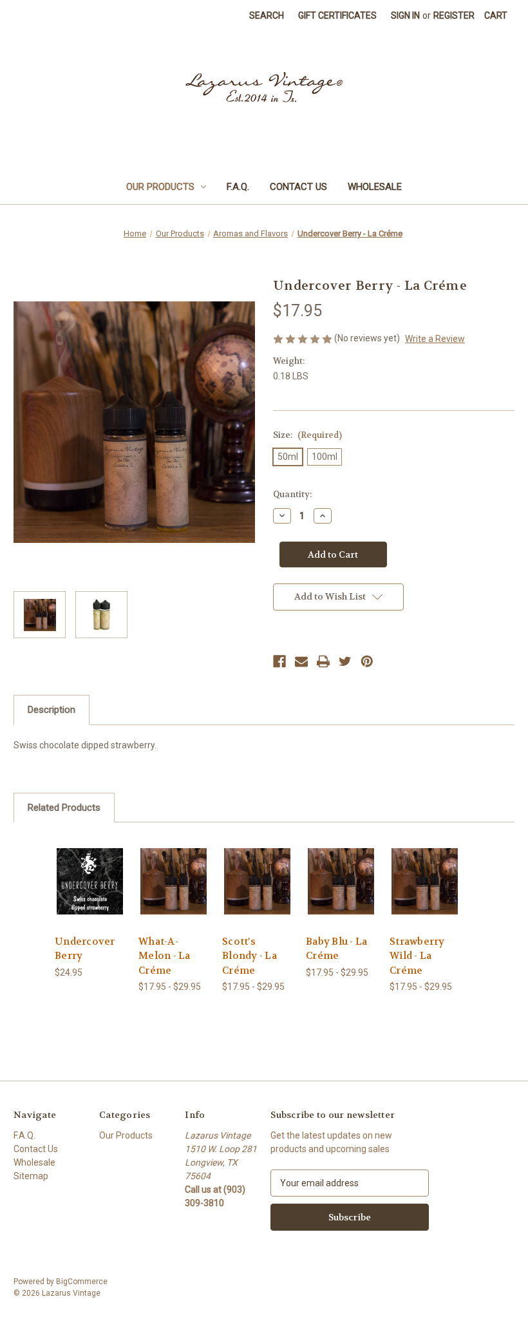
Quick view (90, 865)
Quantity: (292, 494)
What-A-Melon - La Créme (164, 956)
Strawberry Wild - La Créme (417, 956)
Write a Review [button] (435, 339)
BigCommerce (82, 1281)
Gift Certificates (337, 15)
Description (51, 709)
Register (454, 15)
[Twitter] (345, 661)
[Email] (301, 661)
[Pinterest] (367, 661)
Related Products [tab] (64, 807)
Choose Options (89, 897)
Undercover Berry (85, 949)
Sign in (405, 15)
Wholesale (375, 187)
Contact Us (298, 187)
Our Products (160, 187)
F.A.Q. (238, 187)
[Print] (323, 661)
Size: (307, 435)
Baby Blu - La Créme (336, 949)
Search (266, 15)
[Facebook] (279, 661)
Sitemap (31, 1176)
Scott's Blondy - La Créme (249, 956)
